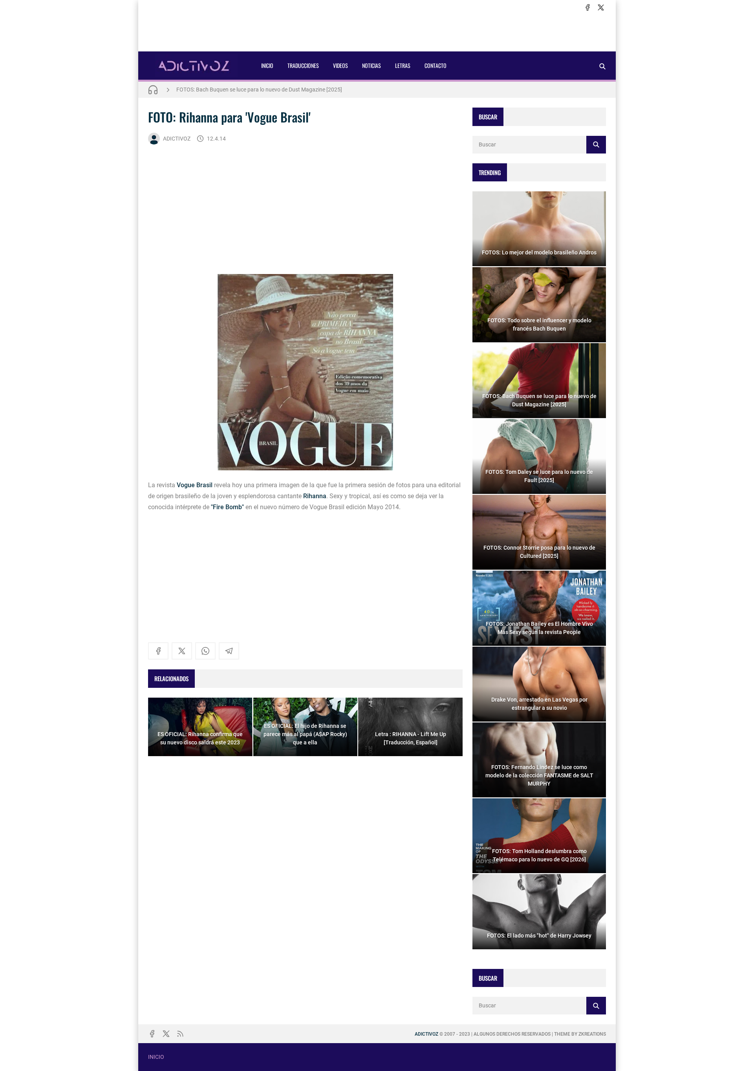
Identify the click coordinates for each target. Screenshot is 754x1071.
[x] (600, 7)
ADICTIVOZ (176, 138)
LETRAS (402, 65)
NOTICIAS (371, 65)
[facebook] (587, 7)
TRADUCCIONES (303, 65)
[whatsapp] (205, 651)
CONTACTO (436, 65)
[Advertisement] (377, 31)
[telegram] (229, 651)
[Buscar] (602, 66)
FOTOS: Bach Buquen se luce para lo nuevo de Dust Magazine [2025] (259, 89)
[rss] (180, 1033)
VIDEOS (340, 65)
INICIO (267, 65)
